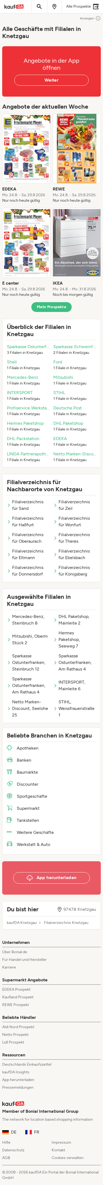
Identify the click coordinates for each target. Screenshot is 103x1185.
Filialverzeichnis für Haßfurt (27, 521)
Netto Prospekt (15, 1034)
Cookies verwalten (67, 1157)
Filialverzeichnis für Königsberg (74, 571)
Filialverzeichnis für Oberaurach (27, 538)
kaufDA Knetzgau (22, 923)
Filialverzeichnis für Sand (27, 505)
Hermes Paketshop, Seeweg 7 (69, 639)
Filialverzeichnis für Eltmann (27, 554)
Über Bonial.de (14, 952)
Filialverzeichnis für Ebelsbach (74, 554)
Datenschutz (13, 1150)
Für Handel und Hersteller (24, 959)
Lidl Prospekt (13, 1042)
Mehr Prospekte (51, 307)
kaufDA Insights (15, 1072)
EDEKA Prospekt (16, 989)
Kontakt (58, 1150)
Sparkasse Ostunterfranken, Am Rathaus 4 (75, 662)
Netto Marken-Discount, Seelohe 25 (30, 708)
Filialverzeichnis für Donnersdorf (27, 571)
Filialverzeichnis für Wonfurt (74, 521)
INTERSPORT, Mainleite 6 (72, 685)
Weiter (51, 80)
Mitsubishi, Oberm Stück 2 (30, 639)
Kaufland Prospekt (18, 997)
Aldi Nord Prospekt (18, 1027)
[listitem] (26, 158)
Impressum (61, 1142)
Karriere (9, 967)
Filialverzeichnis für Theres (74, 538)
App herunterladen (18, 1079)
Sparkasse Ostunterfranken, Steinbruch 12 (28, 662)
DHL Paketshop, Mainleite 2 (74, 620)
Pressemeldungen (18, 1087)
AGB (6, 1157)
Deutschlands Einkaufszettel (26, 1064)
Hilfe (6, 1142)
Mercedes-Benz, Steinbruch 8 (28, 620)
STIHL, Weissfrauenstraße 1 (76, 708)
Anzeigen (87, 18)
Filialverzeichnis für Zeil (74, 505)
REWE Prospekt (15, 1004)
